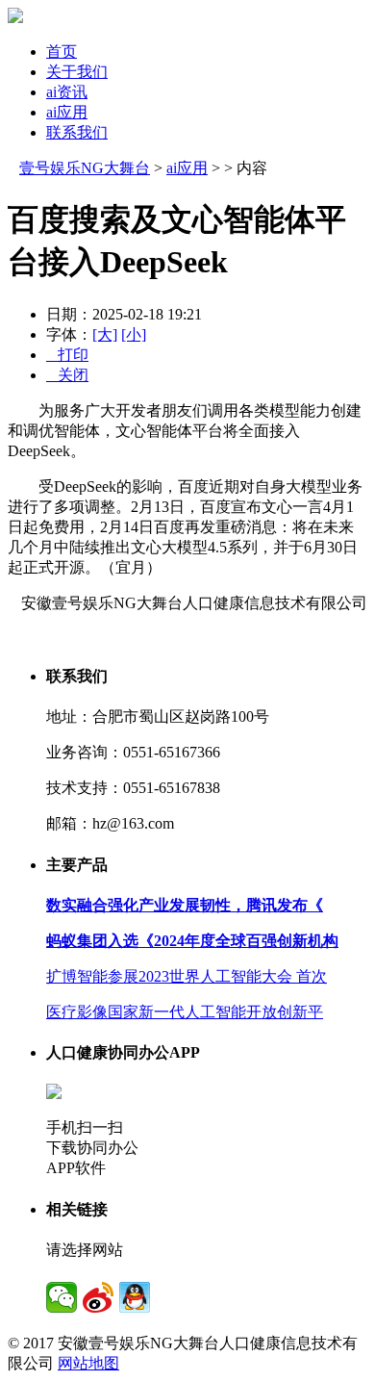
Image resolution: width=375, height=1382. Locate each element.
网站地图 (88, 1363)
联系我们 (77, 132)
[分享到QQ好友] (134, 1297)
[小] (133, 334)
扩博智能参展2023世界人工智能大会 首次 (186, 976)
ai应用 (67, 112)
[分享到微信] (61, 1297)
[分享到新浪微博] (98, 1297)
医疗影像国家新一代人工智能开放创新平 (184, 1012)
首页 (61, 51)
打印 (67, 354)
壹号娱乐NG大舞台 (84, 168)
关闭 (67, 375)
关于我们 (77, 72)
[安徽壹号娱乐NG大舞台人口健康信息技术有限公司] (15, 18)
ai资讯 (67, 92)
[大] (104, 334)
